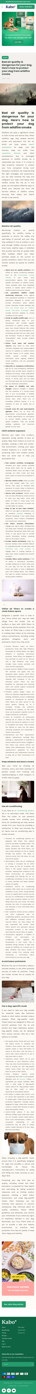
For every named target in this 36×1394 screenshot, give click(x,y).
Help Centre (21, 1330)
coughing (20, 513)
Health (5, 57)
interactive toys (12, 549)
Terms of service (28, 1383)
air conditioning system (24, 811)
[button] (2, 7)
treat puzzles (25, 549)
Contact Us (21, 1333)
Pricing (4, 1333)
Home (3, 1327)
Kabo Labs (10, 1382)
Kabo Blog (21, 1327)
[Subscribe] (32, 1364)
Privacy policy (18, 1383)
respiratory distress (11, 153)
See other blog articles (14, 1304)
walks (32, 483)
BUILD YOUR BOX (26, 7)
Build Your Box (6, 1346)
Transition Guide (7, 1338)
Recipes (4, 1335)
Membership (5, 1330)
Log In (4, 1344)
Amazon (22, 1079)
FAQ (3, 1341)
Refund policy (13, 1385)
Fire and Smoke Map (14, 308)
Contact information (23, 1385)
